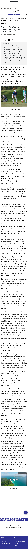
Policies (16, 543)
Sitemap (4, 545)
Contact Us (4, 547)
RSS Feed (17, 545)
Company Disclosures (20, 541)
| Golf (8, 23)
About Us (4, 541)
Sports (3, 23)
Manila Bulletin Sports (9, 34)
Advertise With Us (6, 543)
